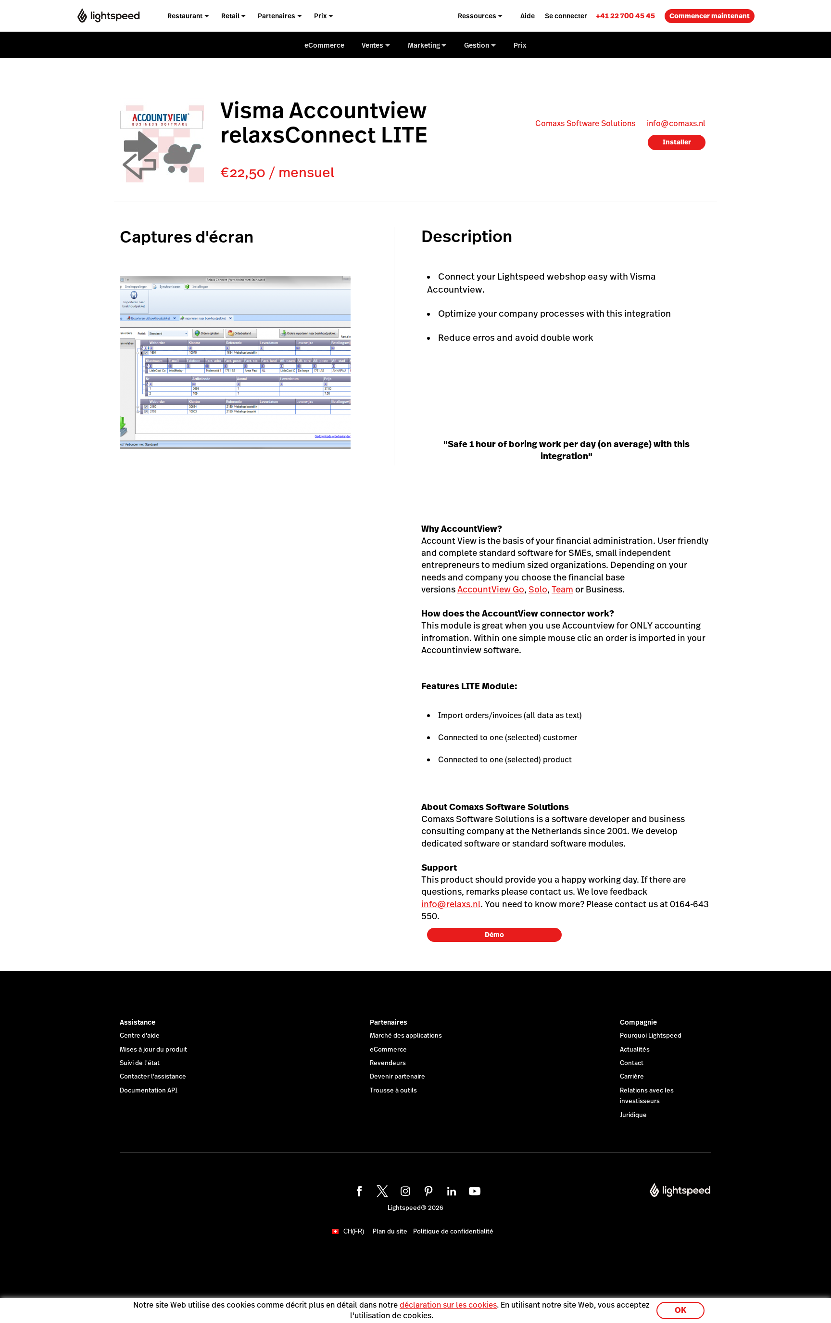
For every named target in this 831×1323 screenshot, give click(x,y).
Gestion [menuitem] (476, 45)
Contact (631, 1063)
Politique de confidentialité (453, 1231)
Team (562, 589)
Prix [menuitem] (320, 16)
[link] (625, 15)
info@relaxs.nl (450, 904)
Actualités (635, 1049)
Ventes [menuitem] (372, 45)
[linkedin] (450, 1189)
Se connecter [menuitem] (566, 16)
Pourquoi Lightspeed (650, 1035)
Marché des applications (406, 1035)
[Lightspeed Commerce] (108, 15)
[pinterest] (427, 1189)
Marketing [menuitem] (424, 45)
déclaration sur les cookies (448, 1304)
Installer (677, 142)
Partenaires (388, 1022)
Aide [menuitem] (527, 16)
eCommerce (388, 1049)
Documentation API (148, 1090)
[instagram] (404, 1189)
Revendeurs (388, 1063)
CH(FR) (353, 1231)
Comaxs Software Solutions (585, 123)
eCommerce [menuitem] (324, 45)
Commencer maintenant (709, 16)
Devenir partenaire (397, 1076)
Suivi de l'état (140, 1063)
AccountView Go (490, 589)
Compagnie (638, 1022)
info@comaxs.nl (676, 123)
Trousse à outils (393, 1090)
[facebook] (358, 1189)
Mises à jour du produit (153, 1049)
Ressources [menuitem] (477, 16)
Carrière (632, 1076)
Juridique (633, 1115)
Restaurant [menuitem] (184, 16)
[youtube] (473, 1189)
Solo (538, 589)
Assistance (137, 1022)
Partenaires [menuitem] (276, 16)
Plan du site (390, 1231)
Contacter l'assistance (153, 1076)
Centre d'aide (140, 1035)
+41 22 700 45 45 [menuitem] (625, 16)
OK (680, 1310)
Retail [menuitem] (230, 16)
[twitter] (381, 1189)
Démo (494, 934)
